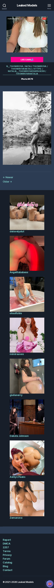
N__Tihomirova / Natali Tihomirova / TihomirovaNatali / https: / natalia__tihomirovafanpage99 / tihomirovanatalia (27, 70)
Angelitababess (19, 272)
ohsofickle (16, 313)
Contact (7, 570)
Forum (6, 558)
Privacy (7, 554)
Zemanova (16, 517)
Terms (7, 551)
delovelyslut (17, 231)
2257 (6, 547)
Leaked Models (27, 5)
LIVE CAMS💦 (27, 59)
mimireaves (17, 354)
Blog (5, 566)
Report (7, 539)
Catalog (7, 562)
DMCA (6, 543)
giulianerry (16, 395)
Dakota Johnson (19, 435)
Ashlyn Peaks (17, 476)
